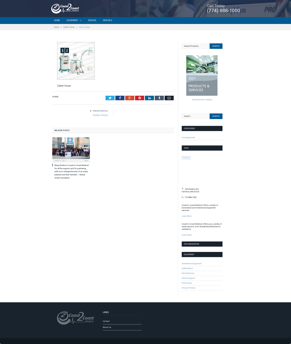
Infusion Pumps (188, 288)
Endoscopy (187, 283)
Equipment (72, 20)
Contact (106, 321)
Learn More (187, 216)
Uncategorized (188, 137)
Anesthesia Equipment (191, 263)
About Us (107, 327)
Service (92, 20)
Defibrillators (187, 268)
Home (57, 20)
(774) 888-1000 (223, 10)
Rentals (107, 20)
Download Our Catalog (202, 99)
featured (186, 158)
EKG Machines (188, 273)
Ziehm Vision (100, 115)
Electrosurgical (188, 278)
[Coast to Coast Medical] (66, 8)
